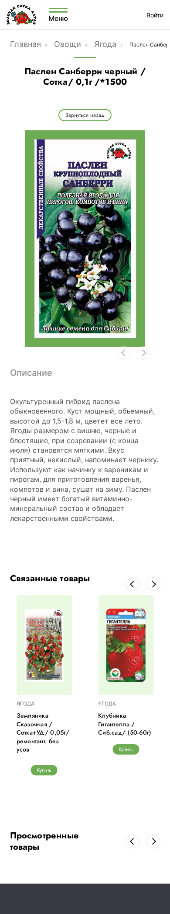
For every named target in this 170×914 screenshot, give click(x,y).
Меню (58, 18)
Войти (154, 15)
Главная (25, 44)
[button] (132, 584)
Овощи (67, 44)
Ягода (105, 44)
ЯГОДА (25, 703)
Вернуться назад (85, 115)
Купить (44, 770)
